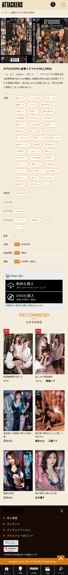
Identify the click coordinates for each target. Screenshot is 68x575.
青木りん (36, 164)
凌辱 (47, 220)
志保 (43, 131)
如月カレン (21, 177)
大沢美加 (36, 157)
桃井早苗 (45, 105)
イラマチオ (21, 220)
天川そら (8, 441)
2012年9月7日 (22, 193)
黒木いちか (50, 98)
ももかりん (35, 151)
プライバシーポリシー (20, 535)
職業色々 (36, 220)
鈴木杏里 (49, 164)
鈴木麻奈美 (48, 111)
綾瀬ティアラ (22, 144)
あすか (35, 177)
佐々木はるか (22, 138)
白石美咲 (36, 124)
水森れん (54, 171)
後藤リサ (20, 105)
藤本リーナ (50, 124)
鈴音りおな (55, 138)
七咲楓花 (20, 118)
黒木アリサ (21, 124)
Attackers (20, 211)
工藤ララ (52, 441)
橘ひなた (49, 151)
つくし (38, 381)
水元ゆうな (21, 157)
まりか (33, 105)
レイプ (19, 227)
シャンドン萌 (22, 171)
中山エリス (21, 164)
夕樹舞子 (20, 151)
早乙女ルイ (35, 184)
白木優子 (40, 497)
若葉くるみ (39, 138)
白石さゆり (48, 177)
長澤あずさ (50, 144)
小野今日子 (48, 118)
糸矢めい (49, 157)
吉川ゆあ (34, 118)
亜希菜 (37, 144)
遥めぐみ (20, 98)
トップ (4, 13)
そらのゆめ (35, 98)
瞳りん (33, 131)
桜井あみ (20, 131)
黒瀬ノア (34, 111)
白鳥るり (20, 111)
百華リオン (39, 171)
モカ (47, 184)
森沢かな (40, 441)
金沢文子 (20, 184)
